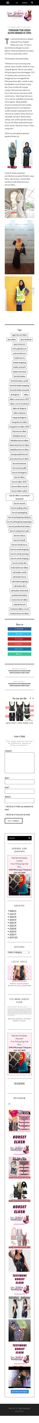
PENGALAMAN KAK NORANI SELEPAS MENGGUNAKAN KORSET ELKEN (19, 671)
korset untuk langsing (20, 549)
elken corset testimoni (19, 403)
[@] (14, 1105)
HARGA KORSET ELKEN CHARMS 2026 (19, 723)
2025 (12, 916)
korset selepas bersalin (19, 531)
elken (26, 394)
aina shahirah (26, 339)
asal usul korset (19, 353)
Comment (8, 750)
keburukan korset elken (19, 445)
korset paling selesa (19, 508)
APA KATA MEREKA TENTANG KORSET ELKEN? (19, 1020)
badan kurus (19, 358)
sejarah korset (19, 604)
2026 (12, 911)
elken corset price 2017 (19, 399)
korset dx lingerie (19, 472)
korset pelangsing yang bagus (19, 521)
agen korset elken (19, 335)
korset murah (19, 503)
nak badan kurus (19, 577)
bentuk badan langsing (19, 385)
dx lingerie (15, 394)
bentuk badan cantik (19, 381)
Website (8, 796)
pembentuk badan (19, 595)
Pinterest (19, 639)
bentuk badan (19, 376)
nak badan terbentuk (19, 590)
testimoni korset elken (19, 613)
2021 (12, 925)
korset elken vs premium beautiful (19, 497)
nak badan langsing (20, 581)
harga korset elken (19, 422)
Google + (20, 644)
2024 (12, 919)
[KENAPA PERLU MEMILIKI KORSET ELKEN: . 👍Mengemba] (20, 1191)
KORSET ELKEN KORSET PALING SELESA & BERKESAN (19, 984)
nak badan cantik (19, 572)
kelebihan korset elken (19, 449)
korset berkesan (19, 463)
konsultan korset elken (19, 459)
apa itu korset (19, 344)
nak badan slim (19, 586)
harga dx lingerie (20, 417)
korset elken (19, 477)
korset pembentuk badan (19, 526)
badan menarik (19, 367)
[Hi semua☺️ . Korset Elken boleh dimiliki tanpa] (20, 1121)
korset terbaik (19, 540)
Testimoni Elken (13, 27)
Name (7, 777)
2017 (13, 937)
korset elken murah (19, 486)
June (12, 913)
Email (20, 654)
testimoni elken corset (19, 609)
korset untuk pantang (20, 554)
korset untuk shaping (19, 558)
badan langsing (19, 362)
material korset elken (19, 567)
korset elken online (19, 491)
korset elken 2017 (19, 481)
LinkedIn (20, 649)
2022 (12, 922)
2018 (12, 934)
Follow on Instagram (20, 1391)
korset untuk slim (19, 563)
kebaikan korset (19, 436)
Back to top (19, 1411)
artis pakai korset (19, 348)
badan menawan (19, 371)
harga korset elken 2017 (19, 426)
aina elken (12, 339)
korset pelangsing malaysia (19, 517)
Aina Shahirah (24, 1408)
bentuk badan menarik (19, 390)
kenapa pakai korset (19, 454)
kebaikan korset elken (20, 440)
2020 (12, 928)
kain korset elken (19, 431)
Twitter (20, 634)
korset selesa (19, 535)
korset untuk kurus (19, 544)
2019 (12, 931)
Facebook (19, 629)
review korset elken (19, 599)
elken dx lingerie (19, 408)
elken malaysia (20, 413)
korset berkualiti (19, 468)
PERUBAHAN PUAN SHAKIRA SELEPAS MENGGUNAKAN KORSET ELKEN (19, 683)
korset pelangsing (19, 512)
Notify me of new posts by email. (18, 814)
